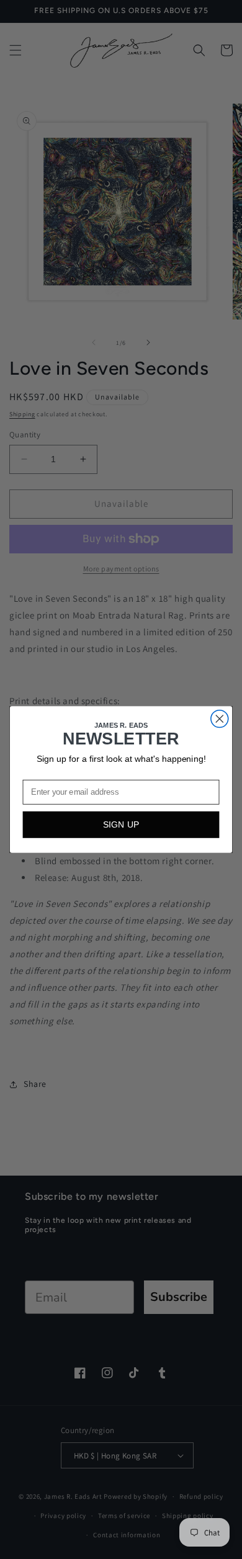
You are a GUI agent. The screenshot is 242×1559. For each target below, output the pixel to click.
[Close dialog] (219, 719)
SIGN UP (121, 824)
